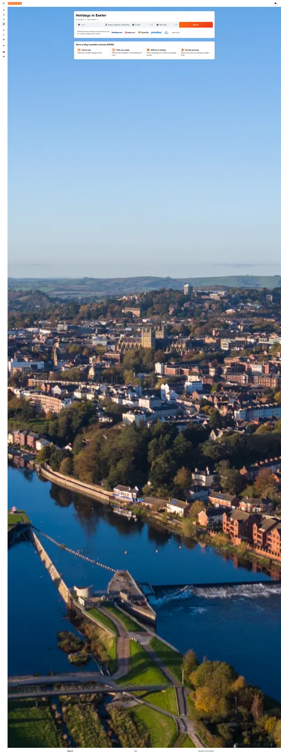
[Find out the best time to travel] (4, 39)
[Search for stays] (4, 15)
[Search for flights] (4, 10)
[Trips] (4, 46)
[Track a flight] (4, 35)
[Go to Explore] (4, 30)
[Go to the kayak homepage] (15, 3)
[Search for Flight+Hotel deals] (4, 24)
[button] (3, 3)
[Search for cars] (4, 19)
